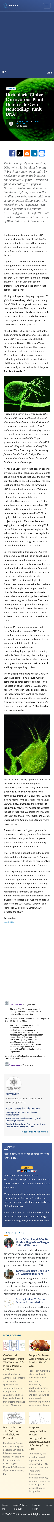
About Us (5, 1506)
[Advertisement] (27, 42)
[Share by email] (27, 153)
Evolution (11, 88)
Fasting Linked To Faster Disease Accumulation (21, 1113)
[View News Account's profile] (11, 124)
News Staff (25, 121)
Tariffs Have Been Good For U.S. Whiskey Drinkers (32, 1272)
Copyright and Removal (20, 1506)
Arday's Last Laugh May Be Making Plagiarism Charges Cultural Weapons (32, 1242)
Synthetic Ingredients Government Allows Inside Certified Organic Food (26, 1125)
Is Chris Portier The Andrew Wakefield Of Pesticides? (12, 1433)
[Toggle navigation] (47, 6)
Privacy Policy (36, 1506)
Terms (48, 1504)
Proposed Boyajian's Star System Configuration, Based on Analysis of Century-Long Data (40, 1438)
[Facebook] (3, 71)
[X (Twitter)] (5, 71)
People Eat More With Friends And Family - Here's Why (39, 1360)
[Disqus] (27, 961)
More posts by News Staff (33, 1132)
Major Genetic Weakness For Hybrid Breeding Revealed (23, 1119)
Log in (49, 73)
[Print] (42, 153)
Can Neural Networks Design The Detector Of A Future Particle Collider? (14, 1362)
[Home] (11, 5)
